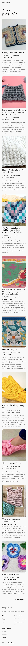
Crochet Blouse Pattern (11, 519)
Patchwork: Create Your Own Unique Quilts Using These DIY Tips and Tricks (13, 292)
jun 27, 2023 (5, 55)
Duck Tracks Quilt (9, 350)
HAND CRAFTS (8, 412)
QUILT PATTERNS (8, 237)
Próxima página (20, 599)
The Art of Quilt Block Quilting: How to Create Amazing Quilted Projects (12, 230)
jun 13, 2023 (5, 410)
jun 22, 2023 (5, 352)
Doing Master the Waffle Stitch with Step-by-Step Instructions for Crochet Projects (14, 112)
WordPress (11, 642)
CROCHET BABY (8, 57)
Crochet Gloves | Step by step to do (13, 406)
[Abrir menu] (25, 2)
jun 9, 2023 (5, 521)
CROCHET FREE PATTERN (10, 468)
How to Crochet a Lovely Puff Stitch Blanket (13, 171)
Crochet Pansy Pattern (10, 575)
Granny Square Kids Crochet (13, 53)
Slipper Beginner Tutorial (11, 463)
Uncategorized (16, 412)
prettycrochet (16, 55)
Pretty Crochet (6, 2)
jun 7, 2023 (5, 577)
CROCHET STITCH (9, 119)
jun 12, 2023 (5, 466)
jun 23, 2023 (5, 235)
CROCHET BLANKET (9, 177)
